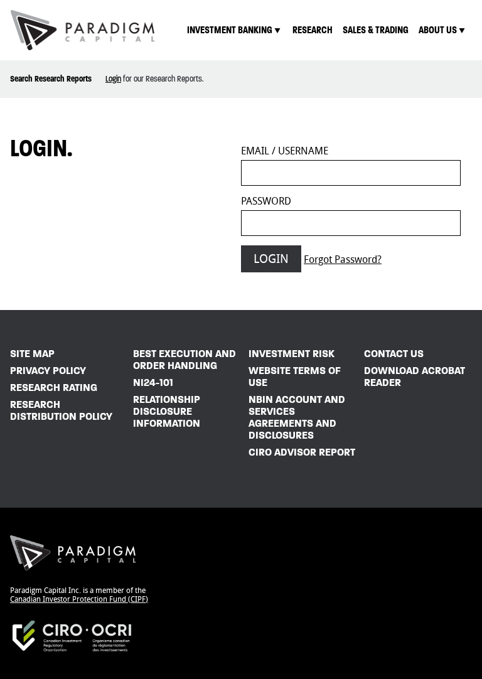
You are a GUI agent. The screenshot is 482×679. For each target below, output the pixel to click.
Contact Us (394, 354)
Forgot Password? (343, 259)
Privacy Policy (48, 371)
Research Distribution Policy (61, 410)
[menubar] (327, 29)
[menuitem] (234, 29)
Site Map (32, 354)
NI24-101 (153, 382)
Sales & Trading (376, 30)
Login (113, 78)
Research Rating (53, 387)
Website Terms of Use (295, 376)
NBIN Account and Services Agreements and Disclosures (297, 417)
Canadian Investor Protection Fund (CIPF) (79, 599)
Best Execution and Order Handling (184, 360)
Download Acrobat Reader (414, 376)
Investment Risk (292, 354)
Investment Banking (229, 30)
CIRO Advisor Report (302, 452)
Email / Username (284, 151)
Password (266, 201)
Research (312, 30)
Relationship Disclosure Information (166, 411)
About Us (438, 30)
